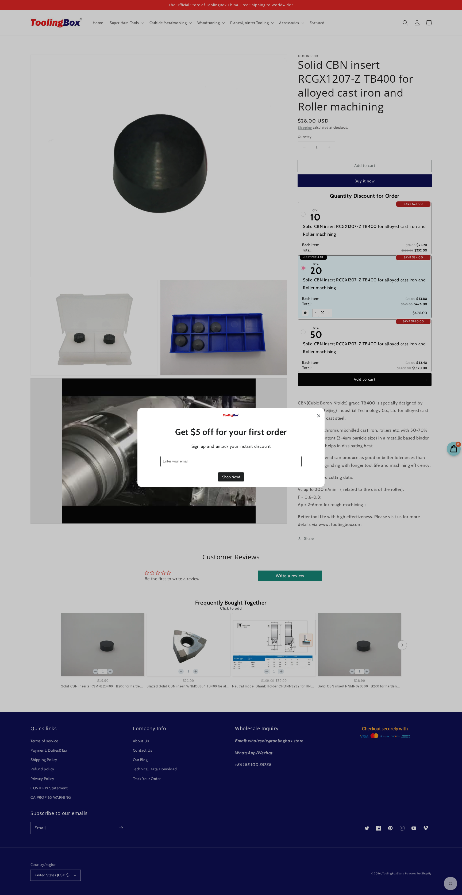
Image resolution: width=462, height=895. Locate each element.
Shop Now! (231, 477)
